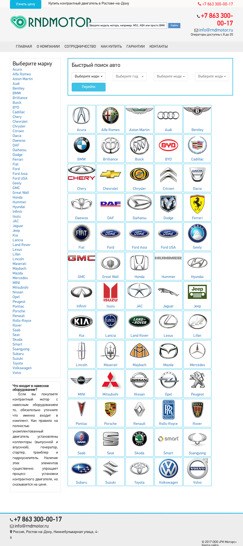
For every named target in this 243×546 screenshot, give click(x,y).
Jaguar (18, 226)
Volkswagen (22, 368)
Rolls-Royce (22, 321)
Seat (16, 335)
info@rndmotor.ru (216, 30)
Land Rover (22, 245)
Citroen (18, 131)
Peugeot (19, 302)
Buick (17, 103)
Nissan (18, 292)
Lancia (18, 240)
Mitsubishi (20, 288)
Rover (17, 326)
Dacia (17, 136)
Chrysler (19, 126)
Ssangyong (21, 349)
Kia (15, 235)
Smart (17, 344)
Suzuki (18, 359)
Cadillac (19, 112)
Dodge (18, 155)
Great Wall (21, 193)
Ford (16, 169)
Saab (16, 330)
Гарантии (135, 47)
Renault (19, 316)
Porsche (19, 311)
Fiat (16, 164)
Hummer (19, 202)
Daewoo (19, 141)
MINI (16, 283)
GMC (16, 188)
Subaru (18, 354)
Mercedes (20, 278)
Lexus (17, 250)
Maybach (19, 269)
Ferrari (18, 160)
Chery (17, 117)
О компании (48, 47)
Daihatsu (19, 150)
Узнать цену (25, 4)
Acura (17, 70)
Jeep (16, 231)
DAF (16, 145)
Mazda (18, 273)
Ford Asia (20, 174)
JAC (16, 221)
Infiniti (17, 212)
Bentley (18, 89)
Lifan (16, 254)
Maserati (19, 264)
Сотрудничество (80, 47)
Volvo (17, 373)
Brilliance (20, 98)
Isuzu (17, 216)
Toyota (18, 363)
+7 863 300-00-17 (217, 4)
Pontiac (18, 307)
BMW (17, 93)
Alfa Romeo (22, 74)
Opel (16, 297)
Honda (18, 198)
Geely (17, 183)
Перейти (88, 87)
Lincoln (18, 259)
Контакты (159, 47)
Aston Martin (23, 79)
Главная (24, 47)
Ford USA (20, 179)
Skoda (17, 340)
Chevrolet (20, 122)
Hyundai (19, 207)
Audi (16, 84)
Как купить (111, 47)
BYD (16, 107)
